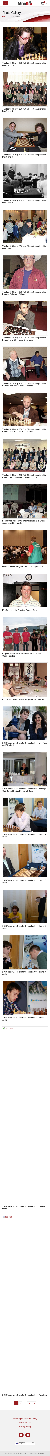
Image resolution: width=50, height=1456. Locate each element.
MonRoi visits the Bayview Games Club (19, 610)
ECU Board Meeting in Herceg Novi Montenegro (23, 699)
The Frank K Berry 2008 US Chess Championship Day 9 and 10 (24, 64)
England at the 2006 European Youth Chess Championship (21, 654)
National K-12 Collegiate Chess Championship (22, 566)
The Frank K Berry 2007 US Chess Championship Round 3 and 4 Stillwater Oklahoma (24, 430)
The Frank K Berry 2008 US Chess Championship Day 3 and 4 (24, 201)
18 (29, 1403)
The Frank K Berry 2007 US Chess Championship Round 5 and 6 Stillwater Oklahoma (24, 384)
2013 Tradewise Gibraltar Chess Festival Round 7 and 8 (24, 881)
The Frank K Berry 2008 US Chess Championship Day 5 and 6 (24, 155)
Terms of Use (25, 1422)
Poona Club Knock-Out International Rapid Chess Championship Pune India (23, 522)
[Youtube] (21, 1435)
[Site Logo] (25, 3)
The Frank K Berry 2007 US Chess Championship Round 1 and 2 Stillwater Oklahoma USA (24, 476)
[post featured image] (25, 43)
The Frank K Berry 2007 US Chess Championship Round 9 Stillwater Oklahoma (24, 293)
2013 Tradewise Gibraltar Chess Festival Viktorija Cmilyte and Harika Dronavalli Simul (24, 790)
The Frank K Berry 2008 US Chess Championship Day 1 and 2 (24, 247)
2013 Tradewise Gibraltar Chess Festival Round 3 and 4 (24, 973)
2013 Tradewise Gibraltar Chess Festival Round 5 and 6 (24, 927)
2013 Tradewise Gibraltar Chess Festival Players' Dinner (24, 1207)
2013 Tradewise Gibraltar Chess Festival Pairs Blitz (24, 1395)
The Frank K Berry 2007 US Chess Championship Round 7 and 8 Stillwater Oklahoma (24, 339)
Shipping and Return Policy (25, 1419)
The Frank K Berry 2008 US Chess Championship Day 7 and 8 (24, 110)
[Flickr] (27, 1435)
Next (34, 1403)
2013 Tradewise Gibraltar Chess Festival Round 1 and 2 (23, 1018)
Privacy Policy (25, 1426)
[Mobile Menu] (5, 3)
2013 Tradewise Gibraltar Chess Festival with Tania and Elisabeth (24, 744)
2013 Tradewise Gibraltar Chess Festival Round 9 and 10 (24, 835)
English (21, 1443)
